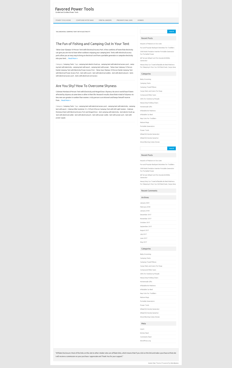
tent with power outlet (100, 115)
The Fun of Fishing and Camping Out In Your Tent (92, 44)
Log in (142, 329)
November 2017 (145, 218)
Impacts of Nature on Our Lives (151, 43)
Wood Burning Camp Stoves (150, 142)
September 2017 (146, 226)
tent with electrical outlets (102, 73)
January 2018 (144, 211)
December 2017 (145, 214)
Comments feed (145, 337)
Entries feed (144, 333)
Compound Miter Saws (85, 20)
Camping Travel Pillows (148, 87)
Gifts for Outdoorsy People (149, 99)
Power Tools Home (63, 20)
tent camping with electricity (109, 112)
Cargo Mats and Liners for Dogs (151, 91)
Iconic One (152, 363)
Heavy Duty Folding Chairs (149, 103)
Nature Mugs (144, 122)
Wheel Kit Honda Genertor (149, 138)
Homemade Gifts (146, 106)
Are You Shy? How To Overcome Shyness (86, 86)
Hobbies (141, 20)
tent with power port (116, 115)
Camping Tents (68, 64)
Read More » (73, 58)
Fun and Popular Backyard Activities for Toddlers (157, 47)
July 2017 (143, 234)
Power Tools (144, 130)
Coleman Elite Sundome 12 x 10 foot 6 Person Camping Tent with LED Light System (97, 109)
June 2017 (143, 238)
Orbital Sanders (105, 20)
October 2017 (145, 222)
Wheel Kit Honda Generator (150, 134)
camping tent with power (100, 67)
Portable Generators (147, 126)
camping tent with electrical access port (115, 64)
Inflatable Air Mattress (148, 110)
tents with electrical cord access (86, 76)
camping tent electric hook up (89, 64)
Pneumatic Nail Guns (124, 20)
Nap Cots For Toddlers (148, 118)
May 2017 (143, 242)
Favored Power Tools (74, 9)
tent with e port (85, 73)
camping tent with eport (81, 67)
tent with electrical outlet (65, 115)
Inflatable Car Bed (146, 114)
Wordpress (175, 363)
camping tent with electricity (118, 106)
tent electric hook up (127, 112)
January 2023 (144, 203)
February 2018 (145, 207)
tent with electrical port (120, 73)
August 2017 (144, 230)
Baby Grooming (145, 79)
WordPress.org (145, 341)
